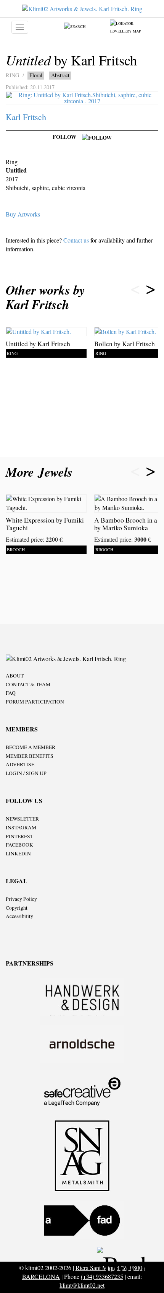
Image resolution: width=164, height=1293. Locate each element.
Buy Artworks (23, 214)
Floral (35, 75)
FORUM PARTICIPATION (35, 701)
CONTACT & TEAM (28, 684)
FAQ (11, 692)
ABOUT (15, 675)
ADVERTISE (20, 764)
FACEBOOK (19, 844)
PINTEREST (19, 836)
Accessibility (19, 916)
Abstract (60, 75)
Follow (67, 137)
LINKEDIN (18, 853)
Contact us (76, 240)
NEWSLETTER (22, 818)
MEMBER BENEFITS (29, 755)
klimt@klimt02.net (82, 1285)
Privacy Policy (21, 899)
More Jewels (41, 472)
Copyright (16, 907)
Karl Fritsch (26, 116)
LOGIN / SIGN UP (26, 773)
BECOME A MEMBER (30, 747)
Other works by (45, 297)
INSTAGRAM (21, 827)
